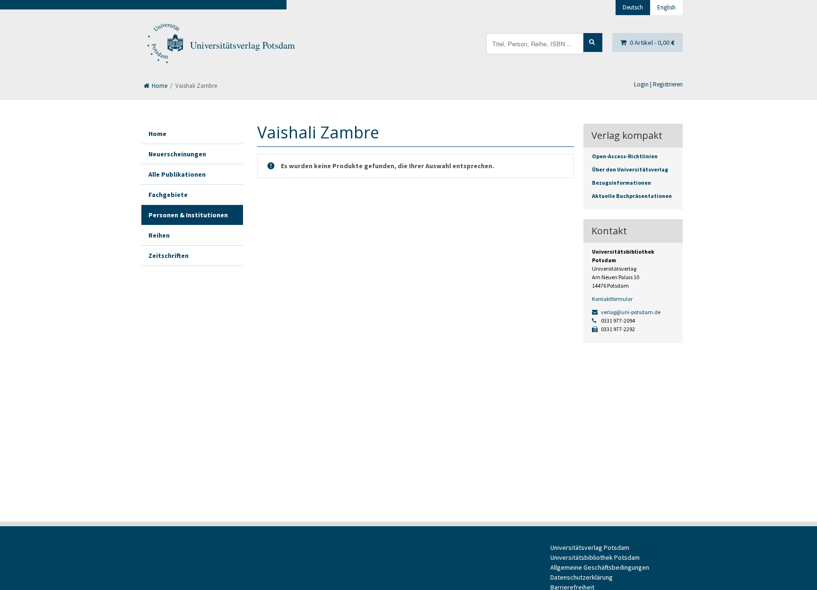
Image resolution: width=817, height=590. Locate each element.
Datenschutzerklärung (581, 577)
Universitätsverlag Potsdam (242, 45)
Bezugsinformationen (621, 182)
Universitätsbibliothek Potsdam (595, 557)
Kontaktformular (612, 298)
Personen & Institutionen (188, 215)
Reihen (159, 235)
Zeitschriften (168, 255)
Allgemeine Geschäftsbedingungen (599, 567)
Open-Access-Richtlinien (625, 156)
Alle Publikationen (177, 174)
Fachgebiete (168, 194)
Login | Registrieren (658, 84)
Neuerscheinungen (177, 154)
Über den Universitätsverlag (630, 169)
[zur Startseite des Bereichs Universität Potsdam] (164, 45)
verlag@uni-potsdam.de (630, 312)
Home (158, 86)
